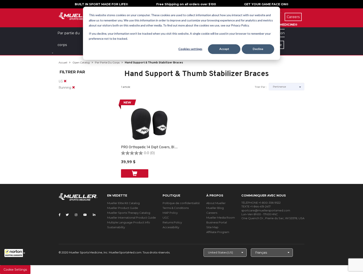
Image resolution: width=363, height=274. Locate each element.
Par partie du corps (107, 62)
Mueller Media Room (220, 217)
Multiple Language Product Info (128, 222)
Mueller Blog (215, 208)
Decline (258, 49)
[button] (14, 253)
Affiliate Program (217, 232)
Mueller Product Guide (122, 208)
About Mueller (216, 203)
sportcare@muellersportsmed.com (265, 210)
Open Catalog (81, 62)
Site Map (212, 227)
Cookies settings (190, 49)
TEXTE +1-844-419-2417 (256, 206)
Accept (224, 49)
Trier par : (261, 86)
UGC (166, 217)
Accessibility (171, 227)
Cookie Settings (15, 269)
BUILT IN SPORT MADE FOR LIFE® (101, 4)
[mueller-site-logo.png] (78, 15)
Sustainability (116, 227)
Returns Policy (172, 222)
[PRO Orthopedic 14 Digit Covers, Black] (149, 124)
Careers (211, 212)
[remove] (65, 81)
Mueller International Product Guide (131, 217)
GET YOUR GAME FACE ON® (266, 4)
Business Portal (216, 222)
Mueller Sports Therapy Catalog (128, 212)
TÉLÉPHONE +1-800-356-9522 (261, 202)
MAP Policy (170, 212)
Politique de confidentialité (181, 203)
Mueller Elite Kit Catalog (123, 203)
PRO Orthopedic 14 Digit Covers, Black (149, 147)
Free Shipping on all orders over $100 (186, 4)
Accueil (63, 62)
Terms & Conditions (176, 208)
